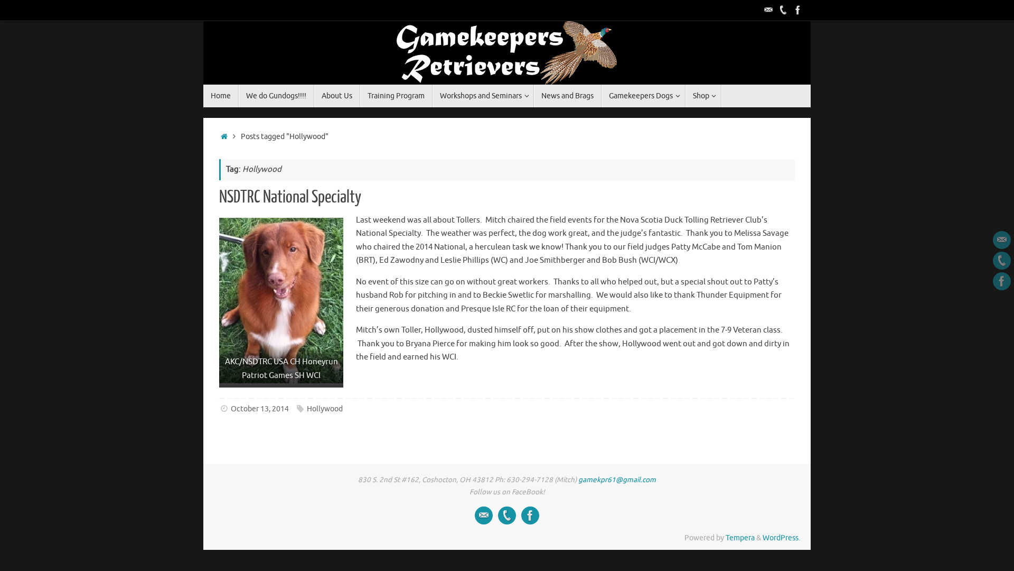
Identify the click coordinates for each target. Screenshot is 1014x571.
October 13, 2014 (260, 408)
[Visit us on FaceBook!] (798, 10)
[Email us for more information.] (768, 10)
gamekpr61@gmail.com (617, 479)
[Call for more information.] (783, 10)
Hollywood (325, 408)
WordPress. (781, 537)
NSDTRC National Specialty (290, 197)
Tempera (740, 537)
